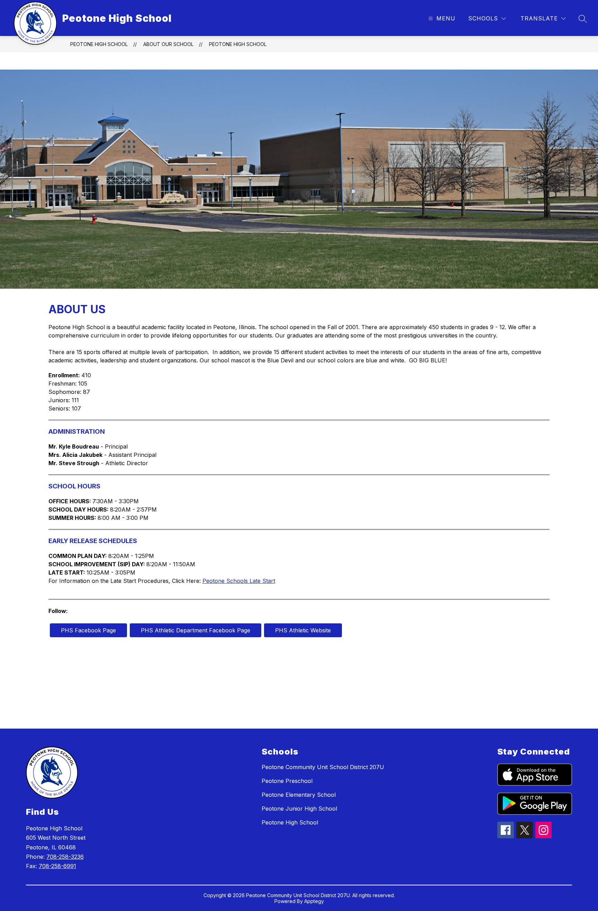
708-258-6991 (57, 866)
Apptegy (314, 901)
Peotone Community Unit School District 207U (323, 767)
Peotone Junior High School (299, 808)
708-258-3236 (65, 856)
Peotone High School (99, 44)
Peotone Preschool (287, 780)
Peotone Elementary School (299, 794)
